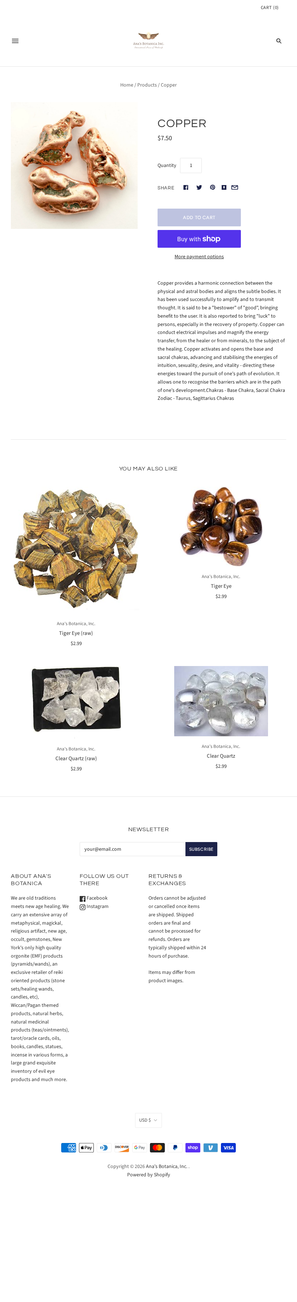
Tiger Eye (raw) (76, 633)
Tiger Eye (221, 586)
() (270, 7)
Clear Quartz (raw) (76, 758)
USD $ (145, 1120)
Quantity (167, 165)
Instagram (97, 906)
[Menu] (15, 41)
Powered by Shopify (148, 1175)
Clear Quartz (221, 756)
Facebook (96, 898)
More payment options (199, 256)
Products (147, 85)
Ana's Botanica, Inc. (76, 623)
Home (126, 85)
